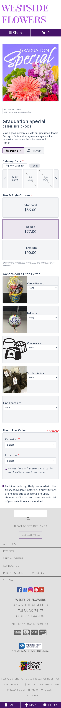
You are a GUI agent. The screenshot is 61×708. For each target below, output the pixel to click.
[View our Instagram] (30, 591)
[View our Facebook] (19, 591)
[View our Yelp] (41, 591)
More (7, 143)
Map (32, 705)
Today (34, 165)
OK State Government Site (43, 684)
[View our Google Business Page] (24, 591)
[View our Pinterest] (36, 591)
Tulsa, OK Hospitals (47, 678)
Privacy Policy (16, 689)
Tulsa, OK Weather (13, 684)
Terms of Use (30, 695)
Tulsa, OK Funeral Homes (16, 678)
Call (11, 705)
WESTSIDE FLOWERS (25, 14)
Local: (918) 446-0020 (30, 616)
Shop (17, 32)
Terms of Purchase (40, 689)
